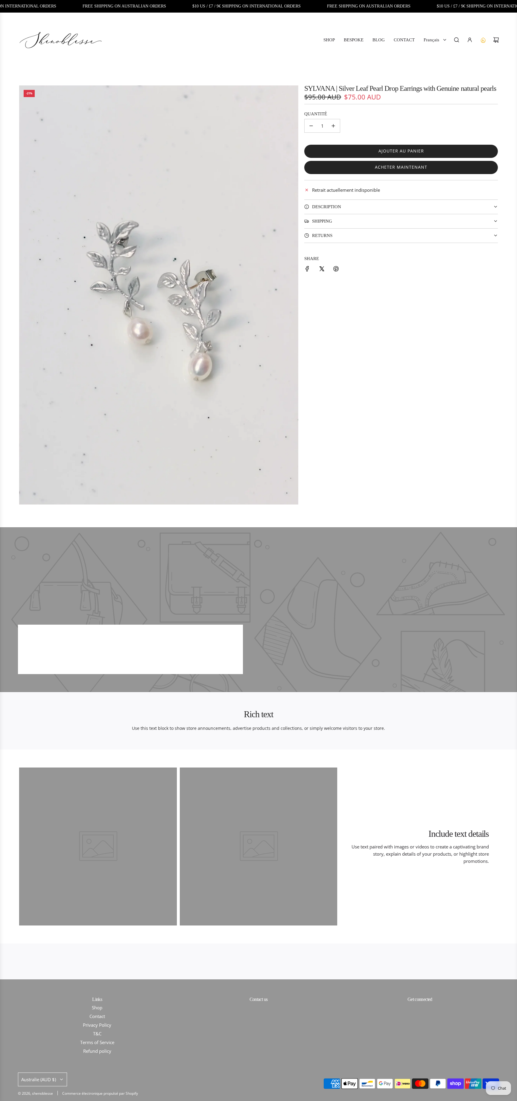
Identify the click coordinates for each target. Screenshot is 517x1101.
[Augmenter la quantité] (333, 125)
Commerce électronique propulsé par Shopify (100, 1093)
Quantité (315, 113)
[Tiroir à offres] (482, 39)
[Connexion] (469, 39)
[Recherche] (456, 39)
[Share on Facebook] (307, 269)
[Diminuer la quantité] (311, 125)
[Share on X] (321, 269)
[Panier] (496, 39)
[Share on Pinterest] (336, 269)
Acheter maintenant (401, 167)
